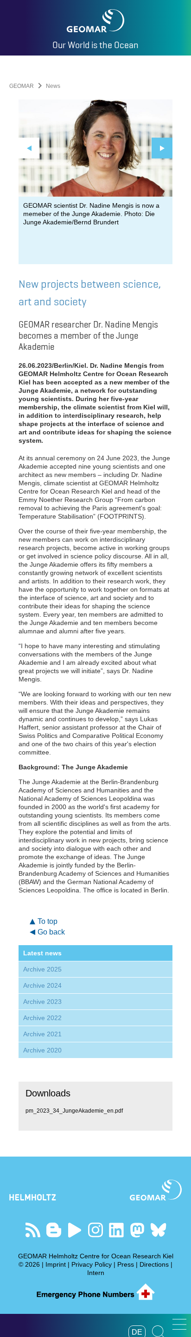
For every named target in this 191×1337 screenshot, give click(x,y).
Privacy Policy (91, 1264)
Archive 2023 (42, 1001)
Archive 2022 (42, 1017)
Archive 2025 (42, 969)
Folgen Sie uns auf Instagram (96, 1230)
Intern (95, 1272)
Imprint (55, 1264)
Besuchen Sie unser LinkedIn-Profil (116, 1230)
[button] (179, 1324)
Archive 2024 (42, 985)
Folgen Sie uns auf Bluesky (158, 1230)
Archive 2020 (42, 1050)
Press (125, 1264)
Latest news (42, 953)
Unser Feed (33, 1230)
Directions (154, 1264)
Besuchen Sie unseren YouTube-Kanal (75, 1230)
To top (47, 921)
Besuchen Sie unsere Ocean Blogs (54, 1230)
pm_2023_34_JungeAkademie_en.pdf (74, 1111)
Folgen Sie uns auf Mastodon (137, 1230)
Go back (51, 932)
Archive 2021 (42, 1034)
